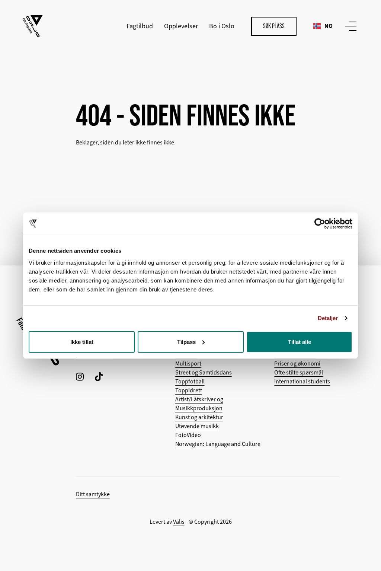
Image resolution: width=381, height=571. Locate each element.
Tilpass (186, 341)
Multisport (188, 363)
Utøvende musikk (197, 426)
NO (328, 26)
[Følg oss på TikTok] (99, 376)
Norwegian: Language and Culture (217, 444)
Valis (179, 522)
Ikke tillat (81, 341)
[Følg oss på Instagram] (80, 376)
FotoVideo (188, 435)
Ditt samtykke (93, 494)
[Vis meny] (349, 26)
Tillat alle (299, 341)
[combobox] (323, 26)
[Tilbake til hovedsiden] (32, 26)
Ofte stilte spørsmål (298, 372)
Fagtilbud (140, 26)
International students (302, 381)
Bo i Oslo (221, 26)
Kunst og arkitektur (199, 417)
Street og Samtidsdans (203, 372)
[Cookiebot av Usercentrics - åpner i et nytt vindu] (319, 223)
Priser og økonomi (297, 363)
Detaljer (328, 318)
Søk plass (274, 26)
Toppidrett (188, 390)
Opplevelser (181, 26)
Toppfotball (190, 381)
